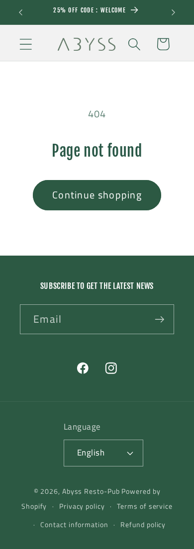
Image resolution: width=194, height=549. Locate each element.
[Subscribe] (159, 319)
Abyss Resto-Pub (91, 491)
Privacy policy (82, 506)
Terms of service (145, 506)
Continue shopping (97, 194)
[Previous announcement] (21, 12)
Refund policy (143, 524)
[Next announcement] (174, 12)
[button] (25, 44)
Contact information (74, 524)
